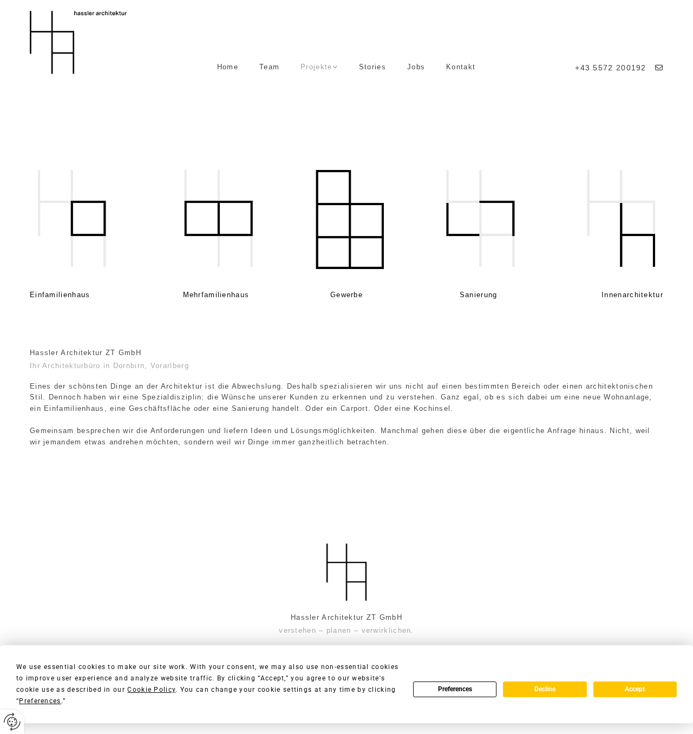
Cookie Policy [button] (151, 689)
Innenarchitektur (632, 295)
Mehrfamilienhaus (216, 295)
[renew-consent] (12, 722)
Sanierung (479, 295)
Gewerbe (346, 295)
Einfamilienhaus (60, 295)
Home (227, 67)
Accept (635, 689)
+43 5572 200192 (613, 67)
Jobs (416, 67)
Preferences (455, 689)
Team (269, 67)
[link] (319, 68)
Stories (372, 67)
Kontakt (460, 67)
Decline (544, 689)
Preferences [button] (40, 701)
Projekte (316, 67)
